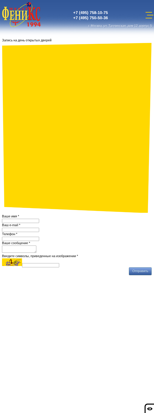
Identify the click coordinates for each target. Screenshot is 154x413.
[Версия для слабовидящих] (149, 408)
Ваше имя (10, 216)
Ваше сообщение (16, 243)
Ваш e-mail (11, 225)
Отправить (140, 271)
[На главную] (21, 15)
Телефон (9, 234)
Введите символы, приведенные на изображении (40, 256)
